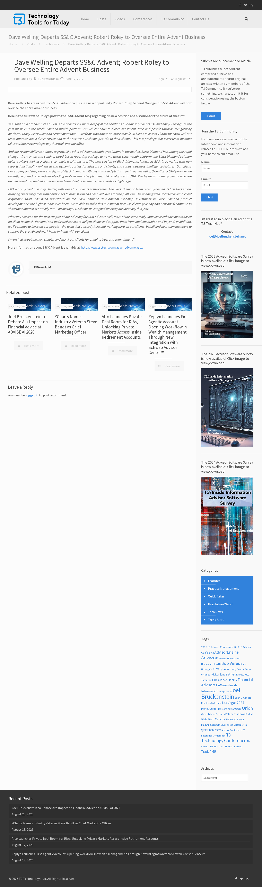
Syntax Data (208, 730)
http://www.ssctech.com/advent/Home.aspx (112, 247)
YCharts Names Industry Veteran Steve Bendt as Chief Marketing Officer (76, 324)
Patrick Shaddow (235, 714)
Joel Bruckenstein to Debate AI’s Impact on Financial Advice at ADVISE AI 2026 (28, 324)
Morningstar (228, 708)
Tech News (51, 44)
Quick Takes (216, 596)
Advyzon (209, 658)
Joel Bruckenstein (220, 693)
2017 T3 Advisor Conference (217, 647)
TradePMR (208, 751)
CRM (216, 669)
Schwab (215, 724)
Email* (206, 179)
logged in (31, 395)
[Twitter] (246, 5)
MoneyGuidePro (211, 709)
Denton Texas (244, 669)
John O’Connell (243, 697)
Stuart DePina (240, 724)
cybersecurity (228, 669)
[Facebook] (240, 5)
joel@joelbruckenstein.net (227, 236)
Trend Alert (216, 620)
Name (205, 162)
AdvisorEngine (226, 652)
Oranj (238, 709)
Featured (214, 581)
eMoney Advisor (210, 674)
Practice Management (223, 588)
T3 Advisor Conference (230, 730)
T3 (216, 730)
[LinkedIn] (251, 5)
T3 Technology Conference (223, 737)
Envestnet (228, 674)
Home (13, 44)
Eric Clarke (219, 680)
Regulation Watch (220, 604)
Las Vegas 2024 (233, 702)
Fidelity (232, 680)
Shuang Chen (226, 724)
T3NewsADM (46, 79)
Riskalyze (231, 719)
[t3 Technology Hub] (41, 19)
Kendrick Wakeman (211, 703)
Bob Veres (230, 663)
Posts (31, 44)
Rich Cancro (216, 719)
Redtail (249, 714)
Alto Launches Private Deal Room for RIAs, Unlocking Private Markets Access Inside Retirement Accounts (122, 327)
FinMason (222, 685)
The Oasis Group (233, 746)
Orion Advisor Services (213, 714)
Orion (247, 708)
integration (224, 691)
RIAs (204, 719)
